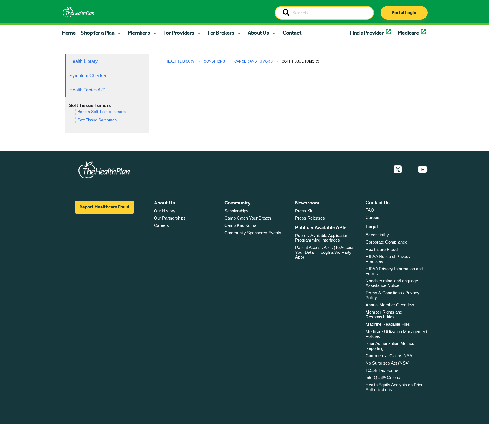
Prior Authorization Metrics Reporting (390, 346)
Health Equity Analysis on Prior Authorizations (394, 387)
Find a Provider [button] (367, 32)
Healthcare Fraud (382, 249)
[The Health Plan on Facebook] (382, 169)
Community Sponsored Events (252, 232)
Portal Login (404, 12)
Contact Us (378, 202)
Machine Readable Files (388, 324)
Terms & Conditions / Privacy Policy (392, 295)
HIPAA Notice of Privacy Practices (388, 259)
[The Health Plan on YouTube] (422, 169)
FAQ (370, 210)
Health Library (83, 61)
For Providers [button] (178, 32)
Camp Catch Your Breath (247, 218)
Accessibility (377, 234)
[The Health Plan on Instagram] (409, 169)
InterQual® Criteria (383, 377)
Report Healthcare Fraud (104, 207)
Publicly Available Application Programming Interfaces (321, 238)
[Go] (286, 13)
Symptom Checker (87, 75)
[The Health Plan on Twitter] (398, 169)
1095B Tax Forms (382, 370)
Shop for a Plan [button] (97, 32)
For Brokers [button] (221, 32)
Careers (161, 225)
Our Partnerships (170, 218)
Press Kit (303, 210)
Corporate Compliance (386, 242)
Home (69, 32)
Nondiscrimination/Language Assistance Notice (392, 283)
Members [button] (139, 32)
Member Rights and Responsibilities (384, 314)
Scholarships (236, 210)
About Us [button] (258, 32)
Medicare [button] (408, 32)
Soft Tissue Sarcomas (97, 120)
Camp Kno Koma (240, 225)
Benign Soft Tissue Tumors (102, 112)
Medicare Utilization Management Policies (396, 334)
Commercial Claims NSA (389, 355)
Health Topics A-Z (87, 90)
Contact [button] (291, 32)
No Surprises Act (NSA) (388, 363)
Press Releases (310, 218)
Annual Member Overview (390, 304)
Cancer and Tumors (253, 61)
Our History (164, 210)
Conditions (214, 61)
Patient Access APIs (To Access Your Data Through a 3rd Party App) (325, 252)
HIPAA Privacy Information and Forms (394, 271)
